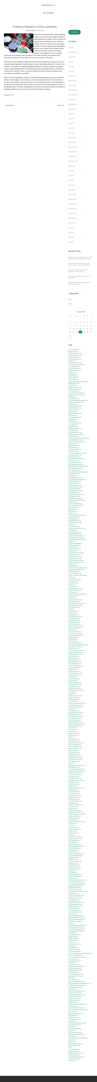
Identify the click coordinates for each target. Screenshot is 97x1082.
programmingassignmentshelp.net (78, 381)
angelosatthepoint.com (75, 810)
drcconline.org (72, 803)
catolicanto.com (72, 586)
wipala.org (71, 609)
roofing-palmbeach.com (75, 485)
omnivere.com (72, 372)
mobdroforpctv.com (74, 622)
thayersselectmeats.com (75, 838)
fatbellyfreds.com (73, 972)
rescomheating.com (74, 1049)
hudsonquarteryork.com (75, 976)
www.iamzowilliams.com (75, 955)
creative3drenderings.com (76, 853)
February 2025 (72, 80)
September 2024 (73, 104)
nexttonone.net (72, 870)
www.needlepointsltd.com (75, 916)
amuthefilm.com (73, 677)
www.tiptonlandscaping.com (76, 929)
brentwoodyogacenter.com (76, 927)
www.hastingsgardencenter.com (77, 957)
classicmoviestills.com (74, 628)
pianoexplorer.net (73, 959)
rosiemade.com (72, 530)
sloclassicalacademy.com (75, 654)
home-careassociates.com (75, 600)
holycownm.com (73, 786)
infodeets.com (72, 361)
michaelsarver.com (73, 554)
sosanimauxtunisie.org (75, 423)
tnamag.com (71, 835)
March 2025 (71, 76)
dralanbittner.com (73, 519)
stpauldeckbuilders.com (75, 904)
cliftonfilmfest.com (73, 492)
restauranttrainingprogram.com (77, 568)
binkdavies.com (73, 669)
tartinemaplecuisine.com (75, 726)
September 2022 (72, 218)
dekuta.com (71, 942)
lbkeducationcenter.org (75, 588)
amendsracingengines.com (76, 895)
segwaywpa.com (73, 842)
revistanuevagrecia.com (75, 696)
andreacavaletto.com (74, 601)
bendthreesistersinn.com (75, 773)
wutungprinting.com (74, 754)
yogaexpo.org (72, 598)
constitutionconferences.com (76, 821)
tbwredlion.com (73, 989)
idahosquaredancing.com (75, 506)
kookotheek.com (73, 430)
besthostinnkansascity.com (76, 1053)
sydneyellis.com (72, 564)
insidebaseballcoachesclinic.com (77, 1004)
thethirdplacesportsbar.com (76, 966)
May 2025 (71, 66)
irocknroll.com (72, 502)
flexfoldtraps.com (73, 893)
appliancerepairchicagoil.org (76, 395)
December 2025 (72, 52)
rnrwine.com (72, 1030)
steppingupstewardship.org (76, 931)
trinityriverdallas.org (74, 590)
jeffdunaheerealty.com (74, 887)
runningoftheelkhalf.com (75, 885)
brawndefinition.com (74, 664)
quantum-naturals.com (74, 993)
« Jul (69, 337)
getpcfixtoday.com (73, 410)
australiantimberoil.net (75, 462)
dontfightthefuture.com (75, 487)
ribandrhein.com (73, 583)
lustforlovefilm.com (74, 679)
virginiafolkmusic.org (74, 579)
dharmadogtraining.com (75, 1043)
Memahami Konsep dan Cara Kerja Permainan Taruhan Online (77, 270)
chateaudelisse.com (73, 436)
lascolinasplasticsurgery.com (76, 919)
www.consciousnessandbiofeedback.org (80, 953)
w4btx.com (71, 541)
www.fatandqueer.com (74, 899)
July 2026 (71, 47)
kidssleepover (48, 5)
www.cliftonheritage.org (75, 921)
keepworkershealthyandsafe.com (78, 400)
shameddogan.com (73, 850)
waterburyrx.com (73, 806)
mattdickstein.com (73, 863)
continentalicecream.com (75, 665)
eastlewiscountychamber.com (76, 650)
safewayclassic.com (73, 391)
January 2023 (72, 199)
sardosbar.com (72, 511)
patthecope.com (73, 823)
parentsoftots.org (73, 852)
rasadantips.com (73, 374)
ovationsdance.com (73, 581)
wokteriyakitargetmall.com (76, 560)
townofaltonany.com (74, 761)
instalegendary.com (74, 398)
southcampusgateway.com (76, 434)
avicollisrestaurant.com (75, 801)
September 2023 (72, 161)
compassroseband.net (74, 829)
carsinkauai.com (73, 1006)
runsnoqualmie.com (74, 908)
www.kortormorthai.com (75, 897)
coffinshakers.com (73, 711)
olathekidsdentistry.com (75, 534)
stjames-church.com (74, 697)
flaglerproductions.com (75, 662)
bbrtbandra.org (73, 412)
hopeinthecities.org (74, 618)
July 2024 (71, 114)
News (12, 95)
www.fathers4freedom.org (76, 882)
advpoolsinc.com (73, 808)
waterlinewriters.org (74, 848)
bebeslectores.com (73, 460)
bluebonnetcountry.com (75, 413)
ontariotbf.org (72, 396)
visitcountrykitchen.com (75, 746)
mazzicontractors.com (74, 964)
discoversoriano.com (74, 632)
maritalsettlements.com (75, 756)
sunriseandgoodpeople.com (76, 769)
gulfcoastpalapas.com (74, 844)
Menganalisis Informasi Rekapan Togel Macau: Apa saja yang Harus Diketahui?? (79, 264)
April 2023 (71, 185)
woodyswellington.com (75, 970)
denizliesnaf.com (73, 820)
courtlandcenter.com (74, 797)
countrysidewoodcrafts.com (76, 393)
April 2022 (71, 242)
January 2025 (72, 85)
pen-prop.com (72, 878)
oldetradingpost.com (74, 457)
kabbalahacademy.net (74, 545)
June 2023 (71, 175)
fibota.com (71, 978)
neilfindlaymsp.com (74, 799)
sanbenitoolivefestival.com (76, 626)
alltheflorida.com (73, 1002)
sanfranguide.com (73, 637)
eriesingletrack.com (74, 526)
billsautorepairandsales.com (76, 991)
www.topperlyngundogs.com (76, 884)
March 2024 (71, 133)
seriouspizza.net (73, 827)
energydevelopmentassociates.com (78, 472)
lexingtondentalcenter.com (76, 562)
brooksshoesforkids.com (75, 837)
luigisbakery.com (73, 936)
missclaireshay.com (73, 349)
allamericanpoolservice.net (76, 570)
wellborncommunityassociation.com (78, 438)
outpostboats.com (73, 615)
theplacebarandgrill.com (75, 805)
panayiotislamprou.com (75, 432)
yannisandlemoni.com (74, 521)
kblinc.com (71, 524)
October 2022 (72, 213)
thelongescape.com (73, 739)
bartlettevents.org (73, 447)
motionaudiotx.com (74, 1045)
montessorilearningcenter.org (77, 995)
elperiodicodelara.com (74, 353)
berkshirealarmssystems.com (76, 515)
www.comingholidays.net (75, 635)
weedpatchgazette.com (75, 522)
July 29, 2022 (40, 30)
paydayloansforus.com (75, 387)
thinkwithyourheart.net (75, 498)
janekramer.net (72, 728)
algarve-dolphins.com (74, 748)
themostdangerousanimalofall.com (78, 645)
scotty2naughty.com (74, 699)
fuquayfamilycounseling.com (76, 1034)
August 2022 (71, 223)
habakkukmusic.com (74, 869)
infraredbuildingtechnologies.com (78, 466)
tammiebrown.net (73, 735)
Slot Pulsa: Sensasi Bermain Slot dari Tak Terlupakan (79, 277)
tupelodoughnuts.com (74, 532)
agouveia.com (72, 1036)
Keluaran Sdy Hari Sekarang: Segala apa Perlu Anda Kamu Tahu (79, 283)
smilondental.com (73, 547)
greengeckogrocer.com (75, 556)
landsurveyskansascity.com (76, 902)
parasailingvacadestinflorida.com (78, 1010)
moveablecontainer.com (75, 449)
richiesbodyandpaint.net (75, 355)
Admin (33, 30)
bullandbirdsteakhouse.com (76, 917)
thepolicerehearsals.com (75, 647)
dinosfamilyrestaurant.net (75, 464)
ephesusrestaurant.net (74, 968)
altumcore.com (72, 831)
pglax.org (71, 763)
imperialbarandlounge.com (76, 494)
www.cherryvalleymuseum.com (77, 453)
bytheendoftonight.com (75, 616)
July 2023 (71, 170)
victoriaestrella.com (74, 793)
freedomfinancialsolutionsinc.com (78, 891)
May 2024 (71, 123)
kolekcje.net (71, 585)
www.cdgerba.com (73, 979)
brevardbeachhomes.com (75, 477)
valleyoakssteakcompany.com (77, 814)
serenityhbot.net (73, 872)
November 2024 (72, 95)
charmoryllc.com (73, 639)
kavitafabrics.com (73, 782)
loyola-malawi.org (73, 611)
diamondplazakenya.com (75, 987)
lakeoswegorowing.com (75, 1032)
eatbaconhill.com (73, 380)
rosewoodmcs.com (73, 947)
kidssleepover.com (73, 383)
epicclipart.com (72, 415)
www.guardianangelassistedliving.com (79, 983)
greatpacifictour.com (74, 791)
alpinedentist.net (73, 427)
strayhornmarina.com (74, 660)
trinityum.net (72, 963)
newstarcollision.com (74, 549)
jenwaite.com (72, 1021)
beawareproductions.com (75, 705)
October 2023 (72, 156)
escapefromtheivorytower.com (77, 479)
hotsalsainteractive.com (75, 363)
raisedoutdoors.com (74, 496)
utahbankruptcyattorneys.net (76, 500)
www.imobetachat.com (75, 861)
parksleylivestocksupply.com (76, 603)
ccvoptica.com (72, 932)
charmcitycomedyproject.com (76, 703)
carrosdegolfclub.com (74, 470)
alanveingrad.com (73, 750)
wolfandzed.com (73, 940)
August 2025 (71, 57)
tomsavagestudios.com (75, 573)
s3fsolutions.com (73, 475)
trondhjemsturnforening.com (76, 985)
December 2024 (72, 90)
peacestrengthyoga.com (75, 889)
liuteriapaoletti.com (74, 767)
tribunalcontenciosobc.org (76, 652)
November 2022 (72, 208)
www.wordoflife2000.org (75, 504)
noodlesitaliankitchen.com (76, 402)
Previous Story (9, 105)
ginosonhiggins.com (74, 752)
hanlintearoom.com (74, 1017)
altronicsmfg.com (73, 378)
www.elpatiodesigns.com (75, 974)
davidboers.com (73, 859)
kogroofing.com (73, 425)
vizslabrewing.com (73, 517)
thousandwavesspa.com (75, 795)
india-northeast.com (74, 483)
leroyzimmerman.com (74, 1025)
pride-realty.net (72, 1011)
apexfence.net (72, 1060)
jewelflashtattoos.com (74, 408)
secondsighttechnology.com (76, 553)
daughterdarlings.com (74, 359)
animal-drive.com (73, 833)
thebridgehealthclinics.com (76, 846)
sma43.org (71, 923)
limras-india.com (73, 351)
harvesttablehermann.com (76, 468)
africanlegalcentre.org (74, 684)
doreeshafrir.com (73, 701)
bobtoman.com (72, 421)
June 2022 (71, 232)
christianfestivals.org (74, 744)
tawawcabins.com (73, 507)
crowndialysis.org (73, 566)
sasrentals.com (72, 551)
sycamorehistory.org (74, 949)
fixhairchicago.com (73, 818)
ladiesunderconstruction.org (76, 458)
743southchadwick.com (75, 481)
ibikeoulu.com (72, 709)
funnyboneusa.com (73, 776)
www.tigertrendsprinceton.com (77, 880)
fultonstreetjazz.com (74, 445)
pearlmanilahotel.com (74, 417)
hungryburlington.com (75, 722)
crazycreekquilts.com (74, 667)
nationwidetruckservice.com (76, 788)
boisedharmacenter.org (75, 605)
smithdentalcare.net (74, 1055)
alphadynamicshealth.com (75, 1013)
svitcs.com (71, 825)
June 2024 (71, 118)
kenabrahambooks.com (75, 673)
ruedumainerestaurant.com (76, 690)
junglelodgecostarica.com (75, 743)
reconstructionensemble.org (76, 780)
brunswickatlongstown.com (76, 724)
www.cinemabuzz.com (74, 944)
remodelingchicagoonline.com (77, 925)
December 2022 (72, 204)
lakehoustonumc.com (74, 867)
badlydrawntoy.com (74, 865)
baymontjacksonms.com (75, 759)
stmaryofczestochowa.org (75, 712)
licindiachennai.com (74, 357)
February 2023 (72, 194)
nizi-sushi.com (72, 729)
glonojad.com (72, 694)
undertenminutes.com (74, 370)
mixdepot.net (72, 946)
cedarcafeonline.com (74, 366)
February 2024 (72, 137)
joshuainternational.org (75, 874)
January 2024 (72, 142)
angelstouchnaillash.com (75, 543)
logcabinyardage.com (74, 857)
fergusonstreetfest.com (75, 996)
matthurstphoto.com (74, 1000)
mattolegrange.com (74, 741)
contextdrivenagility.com (75, 707)
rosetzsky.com (72, 692)
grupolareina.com (73, 451)
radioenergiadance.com (75, 428)
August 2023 (71, 166)
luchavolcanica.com (74, 784)
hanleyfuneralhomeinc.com (76, 536)
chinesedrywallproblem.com (76, 771)
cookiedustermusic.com (75, 778)
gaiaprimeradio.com (74, 733)
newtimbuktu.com (73, 376)
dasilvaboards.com (73, 656)
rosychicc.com (72, 613)
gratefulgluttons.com (74, 620)
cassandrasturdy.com (74, 624)
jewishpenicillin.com (74, 571)
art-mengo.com (72, 731)
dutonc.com (71, 737)
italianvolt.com (72, 513)
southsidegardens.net (74, 961)
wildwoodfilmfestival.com (76, 440)
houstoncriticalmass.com (75, 643)
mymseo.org (72, 1040)
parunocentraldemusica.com (76, 981)
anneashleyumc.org (74, 901)
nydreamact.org (72, 404)
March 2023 (71, 189)
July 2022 (71, 227)
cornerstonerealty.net (74, 951)
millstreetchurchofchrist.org (76, 1008)
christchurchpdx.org (74, 671)
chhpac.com (71, 1042)
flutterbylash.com (73, 1015)
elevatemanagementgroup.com (77, 1023)
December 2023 (72, 147)
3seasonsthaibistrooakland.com (77, 594)
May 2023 (71, 180)
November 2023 (72, 151)
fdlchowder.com (73, 914)
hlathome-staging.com (74, 558)
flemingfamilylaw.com (74, 1028)
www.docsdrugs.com (74, 910)
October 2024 (72, 99)
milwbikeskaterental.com (75, 758)
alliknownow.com (73, 648)
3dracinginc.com (73, 641)
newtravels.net (72, 385)
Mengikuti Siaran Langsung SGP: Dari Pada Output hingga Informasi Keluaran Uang (80, 258)
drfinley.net (71, 1027)
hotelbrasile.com (73, 443)
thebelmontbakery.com (75, 389)
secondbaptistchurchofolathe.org (78, 1038)
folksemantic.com (73, 509)
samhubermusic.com (74, 1059)
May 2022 (71, 237)
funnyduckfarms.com (74, 1019)
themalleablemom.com (75, 718)
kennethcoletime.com (74, 720)
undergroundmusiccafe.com (76, 1057)
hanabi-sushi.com (73, 938)
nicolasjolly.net (72, 680)
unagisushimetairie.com (75, 406)
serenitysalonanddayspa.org (76, 364)
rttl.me (70, 1047)
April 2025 (71, 71)
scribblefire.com (73, 596)
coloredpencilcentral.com (75, 490)
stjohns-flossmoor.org (74, 774)
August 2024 (72, 109)
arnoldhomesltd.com (74, 489)
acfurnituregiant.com (74, 368)
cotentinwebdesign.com (75, 455)
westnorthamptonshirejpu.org (77, 442)
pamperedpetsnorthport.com (76, 528)
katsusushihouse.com (74, 686)
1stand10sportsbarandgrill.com (77, 539)
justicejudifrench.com (74, 714)
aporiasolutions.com (74, 840)
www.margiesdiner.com (75, 912)
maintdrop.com (72, 419)
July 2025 (71, 61)
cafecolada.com (72, 630)
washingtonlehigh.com (75, 934)
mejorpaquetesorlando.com (76, 538)
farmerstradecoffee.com (75, 855)
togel (70, 303)
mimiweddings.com (74, 1051)
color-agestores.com (74, 607)
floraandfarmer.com (74, 474)
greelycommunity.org (74, 688)
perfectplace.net (73, 592)
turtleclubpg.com (73, 790)
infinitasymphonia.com (75, 682)
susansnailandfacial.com (75, 876)
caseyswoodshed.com (74, 816)
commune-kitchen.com (74, 675)
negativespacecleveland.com (76, 765)
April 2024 (71, 128)
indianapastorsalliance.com (76, 812)
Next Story (61, 105)
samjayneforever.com (74, 998)
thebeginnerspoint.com (75, 633)
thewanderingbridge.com (75, 716)
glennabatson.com (73, 658)
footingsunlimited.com (74, 906)
